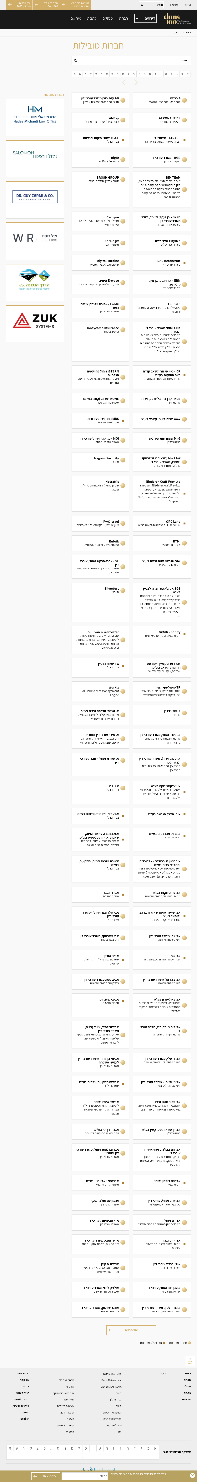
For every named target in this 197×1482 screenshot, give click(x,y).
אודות (188, 5)
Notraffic (100, 493)
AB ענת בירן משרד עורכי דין (100, 100)
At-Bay (100, 120)
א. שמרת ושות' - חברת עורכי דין (100, 764)
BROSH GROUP (100, 189)
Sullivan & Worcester (100, 640)
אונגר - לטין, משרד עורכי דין (162, 1309)
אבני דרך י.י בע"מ (100, 1131)
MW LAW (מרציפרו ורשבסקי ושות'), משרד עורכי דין (162, 461)
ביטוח (119, 1393)
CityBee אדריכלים (162, 243)
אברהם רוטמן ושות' (162, 1183)
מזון (120, 1432)
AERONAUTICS (162, 120)
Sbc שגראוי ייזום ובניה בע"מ (162, 566)
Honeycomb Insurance (100, 341)
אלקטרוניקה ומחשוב (111, 1386)
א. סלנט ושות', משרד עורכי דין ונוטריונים (162, 764)
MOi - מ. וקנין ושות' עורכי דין (100, 440)
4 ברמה (162, 100)
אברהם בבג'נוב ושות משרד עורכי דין (162, 1157)
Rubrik (100, 543)
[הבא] (125, 83)
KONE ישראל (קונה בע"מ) (100, 400)
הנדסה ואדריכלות (112, 1412)
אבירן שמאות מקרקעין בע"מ (162, 1131)
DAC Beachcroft (162, 262)
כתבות (91, 18)
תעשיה (70, 1419)
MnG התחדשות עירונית (162, 440)
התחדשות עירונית (112, 1419)
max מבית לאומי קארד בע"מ (162, 420)
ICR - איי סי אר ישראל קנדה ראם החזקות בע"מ (162, 377)
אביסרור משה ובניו (162, 1108)
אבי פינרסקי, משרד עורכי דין (100, 938)
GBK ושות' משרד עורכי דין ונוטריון (162, 341)
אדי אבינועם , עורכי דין (100, 1222)
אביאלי (162, 959)
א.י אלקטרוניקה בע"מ (162, 792)
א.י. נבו (100, 792)
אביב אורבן (100, 959)
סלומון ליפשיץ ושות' (35, 159)
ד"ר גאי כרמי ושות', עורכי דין (35, 200)
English (174, 5)
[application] (145, 18)
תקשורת (69, 1432)
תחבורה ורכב (67, 1412)
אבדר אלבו (100, 894)
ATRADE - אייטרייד (162, 140)
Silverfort (100, 602)
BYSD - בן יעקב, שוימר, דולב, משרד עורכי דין (162, 221)
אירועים (76, 18)
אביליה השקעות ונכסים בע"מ (100, 1084)
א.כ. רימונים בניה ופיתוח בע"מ (100, 815)
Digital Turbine (100, 262)
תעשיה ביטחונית (65, 1425)
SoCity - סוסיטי (162, 640)
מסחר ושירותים (66, 1380)
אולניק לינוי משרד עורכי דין (100, 1289)
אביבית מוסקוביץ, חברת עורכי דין (162, 1034)
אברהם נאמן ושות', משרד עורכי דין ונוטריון (100, 1157)
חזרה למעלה (190, 1362)
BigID (100, 159)
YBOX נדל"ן (162, 715)
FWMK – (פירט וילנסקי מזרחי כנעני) (100, 308)
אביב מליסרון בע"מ (162, 1005)
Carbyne (100, 221)
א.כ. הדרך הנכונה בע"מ (162, 815)
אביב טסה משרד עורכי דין (100, 981)
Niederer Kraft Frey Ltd (162, 493)
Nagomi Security (100, 461)
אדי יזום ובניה (162, 1244)
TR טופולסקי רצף (162, 691)
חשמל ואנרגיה (114, 1425)
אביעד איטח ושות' (100, 1108)
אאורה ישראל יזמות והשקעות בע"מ (100, 869)
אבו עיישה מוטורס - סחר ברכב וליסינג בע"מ (162, 916)
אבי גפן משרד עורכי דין (162, 938)
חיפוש (185, 60)
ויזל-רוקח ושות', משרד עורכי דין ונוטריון (35, 241)
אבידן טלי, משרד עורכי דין (162, 1062)
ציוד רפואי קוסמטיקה (63, 1393)
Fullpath (162, 308)
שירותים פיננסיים (65, 1406)
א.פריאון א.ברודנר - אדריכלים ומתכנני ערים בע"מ (162, 869)
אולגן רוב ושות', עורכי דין (162, 1289)
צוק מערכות (35, 324)
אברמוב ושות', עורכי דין (162, 1202)
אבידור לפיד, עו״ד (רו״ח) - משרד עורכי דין (100, 1034)
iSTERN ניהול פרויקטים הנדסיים (100, 377)
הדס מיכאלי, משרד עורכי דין (35, 117)
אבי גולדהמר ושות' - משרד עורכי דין (100, 916)
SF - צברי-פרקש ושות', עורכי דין (100, 566)
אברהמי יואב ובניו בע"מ (100, 1183)
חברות (123, 18)
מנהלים (108, 18)
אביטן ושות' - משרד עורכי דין (162, 1084)
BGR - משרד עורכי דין (162, 159)
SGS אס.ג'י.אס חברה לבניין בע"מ (162, 602)
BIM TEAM (162, 189)
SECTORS (112, 1373)
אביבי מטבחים (100, 1005)
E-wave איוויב (100, 284)
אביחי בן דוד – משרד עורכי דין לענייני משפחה (100, 1062)
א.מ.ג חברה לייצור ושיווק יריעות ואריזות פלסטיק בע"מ (100, 839)
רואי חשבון (68, 1399)
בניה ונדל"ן (116, 1399)
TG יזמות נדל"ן (100, 667)
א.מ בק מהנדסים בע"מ (162, 839)
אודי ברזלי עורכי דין (162, 1268)
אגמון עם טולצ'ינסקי (100, 1202)
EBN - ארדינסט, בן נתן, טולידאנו (162, 284)
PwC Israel (100, 523)
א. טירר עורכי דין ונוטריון (100, 738)
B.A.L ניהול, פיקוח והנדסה (100, 140)
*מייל (103, 1476)
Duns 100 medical (111, 1380)
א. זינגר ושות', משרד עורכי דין (162, 738)
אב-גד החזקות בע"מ (162, 894)
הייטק (119, 1406)
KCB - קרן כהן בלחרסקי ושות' (162, 400)
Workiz (100, 691)
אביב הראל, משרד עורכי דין (162, 981)
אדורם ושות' (162, 1222)
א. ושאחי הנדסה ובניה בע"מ (100, 715)
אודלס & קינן (100, 1268)
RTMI (162, 543)
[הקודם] (137, 83)
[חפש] (75, 60)
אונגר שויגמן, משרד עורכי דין (100, 1309)
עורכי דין (69, 1386)
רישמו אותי (49, 1476)
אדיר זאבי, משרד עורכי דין (100, 1244)
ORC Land (162, 523)
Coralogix (100, 243)
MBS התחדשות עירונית (100, 420)
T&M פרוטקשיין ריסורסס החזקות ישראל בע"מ (162, 667)
